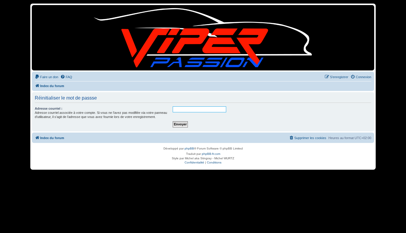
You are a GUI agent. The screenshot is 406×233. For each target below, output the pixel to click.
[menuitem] (46, 77)
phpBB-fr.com (211, 153)
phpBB (189, 148)
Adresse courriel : (48, 108)
